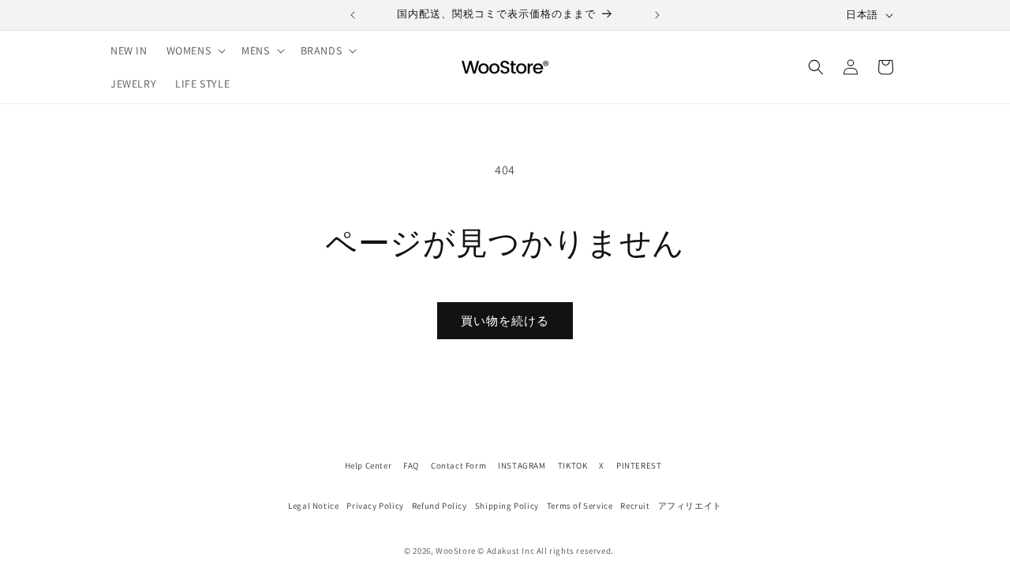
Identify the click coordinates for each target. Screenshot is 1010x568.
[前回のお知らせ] (352, 15)
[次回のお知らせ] (657, 15)
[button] (195, 50)
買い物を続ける (505, 320)
